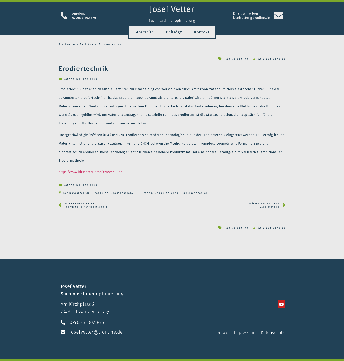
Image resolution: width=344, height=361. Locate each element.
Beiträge (174, 32)
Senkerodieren (167, 192)
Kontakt (202, 32)
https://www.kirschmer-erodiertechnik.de (90, 172)
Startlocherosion (194, 192)
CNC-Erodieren (97, 192)
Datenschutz (273, 332)
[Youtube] (281, 304)
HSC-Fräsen (143, 192)
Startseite (144, 32)
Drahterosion (121, 192)
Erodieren (89, 78)
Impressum (245, 332)
